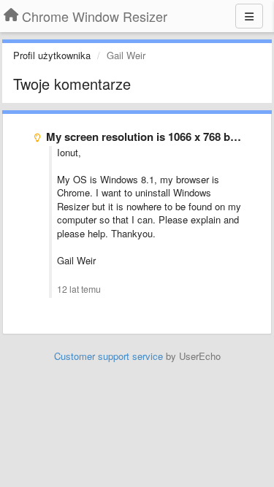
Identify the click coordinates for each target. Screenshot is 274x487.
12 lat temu (79, 289)
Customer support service (108, 356)
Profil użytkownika (52, 55)
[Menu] (249, 16)
